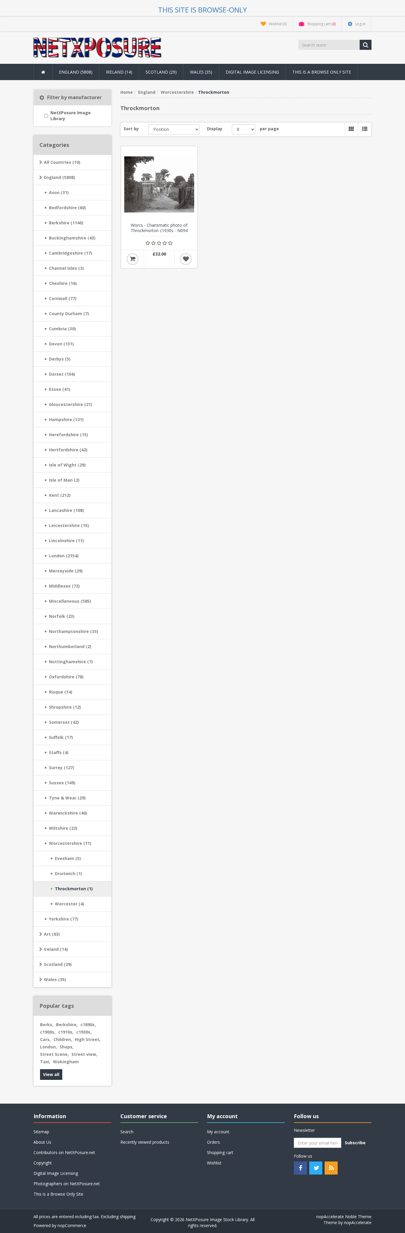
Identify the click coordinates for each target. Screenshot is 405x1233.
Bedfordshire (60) (67, 207)
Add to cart (132, 259)
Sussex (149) (62, 782)
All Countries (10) (62, 162)
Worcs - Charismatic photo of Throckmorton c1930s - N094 (159, 228)
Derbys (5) (60, 359)
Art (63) (52, 934)
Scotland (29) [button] (161, 72)
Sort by (131, 128)
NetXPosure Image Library (70, 115)
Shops (67, 1047)
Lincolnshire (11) (66, 540)
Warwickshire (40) (68, 813)
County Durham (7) (69, 313)
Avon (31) (59, 192)
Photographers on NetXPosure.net (67, 1183)
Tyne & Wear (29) (67, 798)
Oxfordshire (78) (66, 677)
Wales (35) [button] (201, 72)
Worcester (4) (69, 904)
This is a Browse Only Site (321, 72)
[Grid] (351, 129)
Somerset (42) (64, 722)
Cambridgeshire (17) (70, 253)
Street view (84, 1054)
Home (126, 92)
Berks (46, 1024)
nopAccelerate (357, 1222)
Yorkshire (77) (63, 919)
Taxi (45, 1061)
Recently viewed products (144, 1142)
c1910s (66, 1032)
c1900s (47, 1032)
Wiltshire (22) (63, 828)
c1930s (84, 1032)
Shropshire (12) (65, 707)
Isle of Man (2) (64, 480)
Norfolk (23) (61, 616)
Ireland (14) (56, 949)
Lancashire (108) (66, 510)
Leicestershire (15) (69, 525)
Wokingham (66, 1061)
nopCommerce (72, 1225)
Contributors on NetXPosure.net (64, 1152)
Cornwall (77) (62, 298)
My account (218, 1131)
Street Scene (54, 1054)
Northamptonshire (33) (73, 631)
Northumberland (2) (70, 646)
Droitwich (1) (68, 873)
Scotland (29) (58, 964)
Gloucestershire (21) (70, 404)
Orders (213, 1142)
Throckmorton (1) (74, 888)
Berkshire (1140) (66, 223)
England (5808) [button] (76, 72)
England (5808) (59, 177)
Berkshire (67, 1024)
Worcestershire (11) (70, 843)
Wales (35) (55, 979)
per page (269, 128)
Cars (45, 1039)
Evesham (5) (68, 858)
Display (214, 128)
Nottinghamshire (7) (71, 661)
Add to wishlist (186, 259)
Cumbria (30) (62, 328)
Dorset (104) (62, 374)
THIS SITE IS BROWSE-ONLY (202, 10)
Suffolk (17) (61, 737)
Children (62, 1039)
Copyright (43, 1163)
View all (51, 1074)
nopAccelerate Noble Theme (343, 1216)
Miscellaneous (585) (70, 601)
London (48, 1047)
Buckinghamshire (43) (72, 238)
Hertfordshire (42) (68, 450)
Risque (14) (60, 692)
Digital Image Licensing (252, 72)
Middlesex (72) (64, 586)
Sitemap (41, 1131)
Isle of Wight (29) (67, 465)
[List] (364, 129)
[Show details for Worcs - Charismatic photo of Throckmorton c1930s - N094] (159, 184)
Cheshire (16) (63, 283)
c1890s (88, 1024)
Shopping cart (220, 1152)
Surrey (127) (61, 767)
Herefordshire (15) (68, 434)
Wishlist (214, 1163)
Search (126, 1131)
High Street (88, 1039)
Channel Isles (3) (66, 268)
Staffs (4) (58, 752)
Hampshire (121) (66, 419)
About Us (42, 1142)
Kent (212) (60, 495)
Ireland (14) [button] (119, 72)
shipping (127, 1216)
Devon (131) (61, 344)
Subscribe (355, 1142)
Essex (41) (59, 389)
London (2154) (64, 555)
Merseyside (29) (66, 571)
